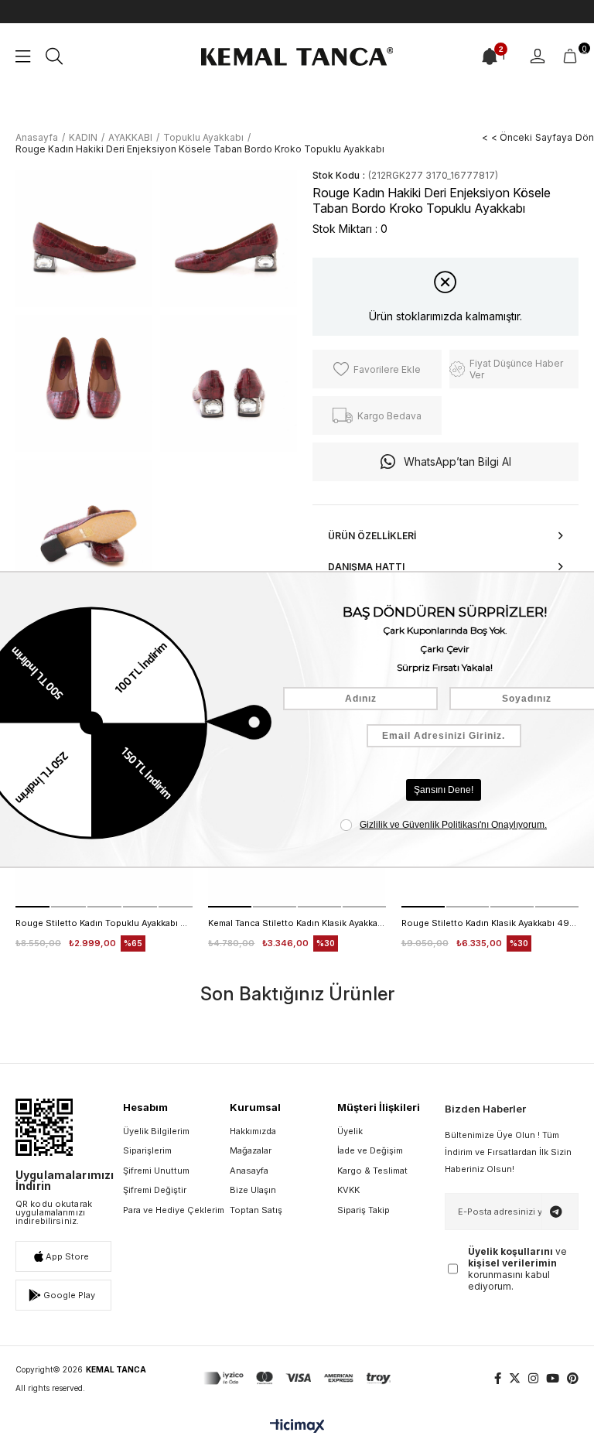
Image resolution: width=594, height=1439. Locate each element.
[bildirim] (489, 56)
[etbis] (44, 1127)
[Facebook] (497, 1378)
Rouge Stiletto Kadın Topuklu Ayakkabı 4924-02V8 (104, 923)
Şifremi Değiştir (154, 1189)
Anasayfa (249, 1170)
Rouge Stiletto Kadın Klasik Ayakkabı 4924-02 (490, 923)
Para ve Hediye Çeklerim (173, 1210)
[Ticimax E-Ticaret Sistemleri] (297, 1427)
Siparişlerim (147, 1150)
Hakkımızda (253, 1131)
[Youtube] (552, 1378)
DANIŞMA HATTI (366, 567)
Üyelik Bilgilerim (156, 1131)
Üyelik (350, 1131)
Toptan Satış (256, 1210)
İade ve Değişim (370, 1150)
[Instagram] (533, 1378)
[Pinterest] (573, 1378)
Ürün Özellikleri (372, 536)
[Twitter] (515, 1378)
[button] (32, 906)
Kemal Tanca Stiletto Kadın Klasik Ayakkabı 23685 (296, 923)
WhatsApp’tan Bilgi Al (457, 461)
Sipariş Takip (363, 1210)
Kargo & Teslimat (372, 1170)
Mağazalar (250, 1150)
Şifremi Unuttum (156, 1170)
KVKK (348, 1189)
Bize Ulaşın (253, 1189)
